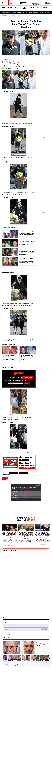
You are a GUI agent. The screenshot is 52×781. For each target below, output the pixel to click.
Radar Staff (6, 59)
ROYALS (32, 7)
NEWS (3, 7)
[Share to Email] (18, 62)
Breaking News (7, 474)
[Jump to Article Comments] (2, 62)
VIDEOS (39, 7)
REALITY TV (10, 8)
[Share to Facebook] (6, 62)
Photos (6, 15)
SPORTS (45, 7)
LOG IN (47, 2)
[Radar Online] (23, 3)
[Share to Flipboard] (14, 62)
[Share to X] (10, 62)
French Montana (12, 15)
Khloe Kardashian (17, 66)
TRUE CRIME (25, 8)
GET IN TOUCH (27, 468)
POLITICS (17, 7)
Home (3, 15)
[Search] (3, 3)
